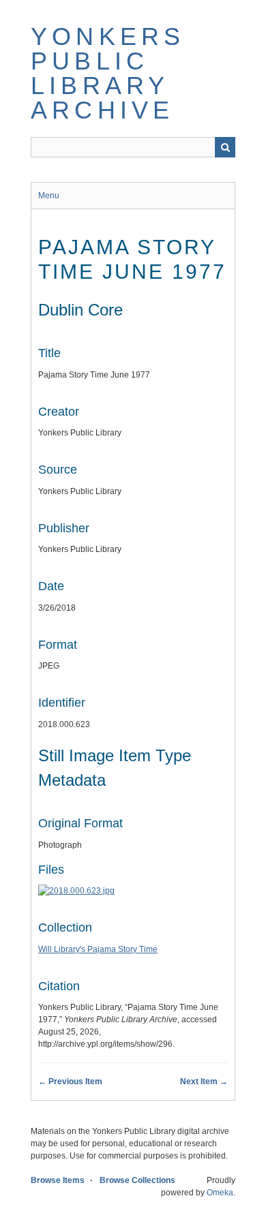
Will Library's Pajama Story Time (98, 949)
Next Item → (204, 1081)
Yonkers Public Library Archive (108, 73)
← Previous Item (70, 1081)
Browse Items (58, 1180)
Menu (48, 195)
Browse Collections (137, 1180)
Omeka (220, 1192)
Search (225, 147)
